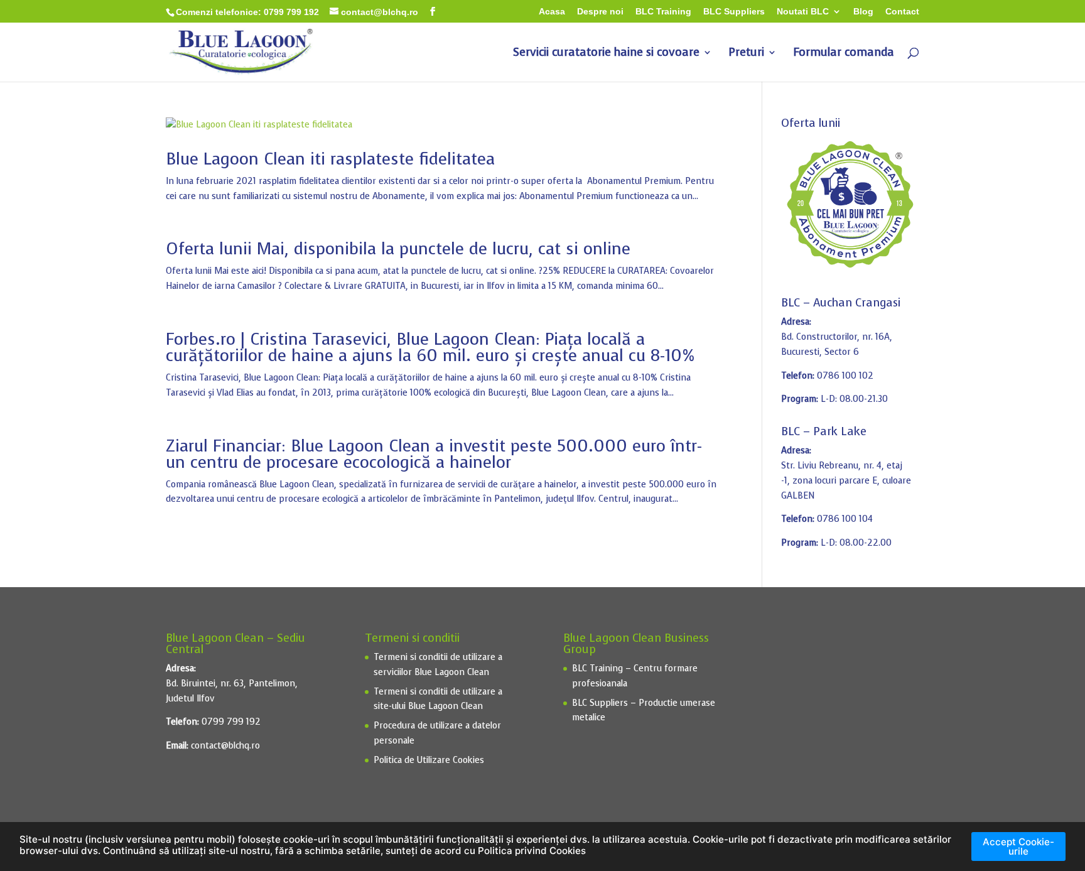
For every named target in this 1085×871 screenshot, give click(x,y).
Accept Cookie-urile (1018, 846)
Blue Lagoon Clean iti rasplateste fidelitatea (330, 159)
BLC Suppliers (734, 11)
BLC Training (663, 11)
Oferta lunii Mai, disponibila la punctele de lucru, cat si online (398, 249)
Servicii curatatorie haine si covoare (606, 54)
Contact (902, 11)
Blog (863, 11)
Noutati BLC (803, 11)
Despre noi (600, 11)
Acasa (552, 11)
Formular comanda (843, 54)
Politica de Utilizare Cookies (429, 760)
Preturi (746, 54)
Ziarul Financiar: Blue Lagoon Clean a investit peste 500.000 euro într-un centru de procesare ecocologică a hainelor (434, 454)
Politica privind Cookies (532, 851)
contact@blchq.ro (225, 746)
